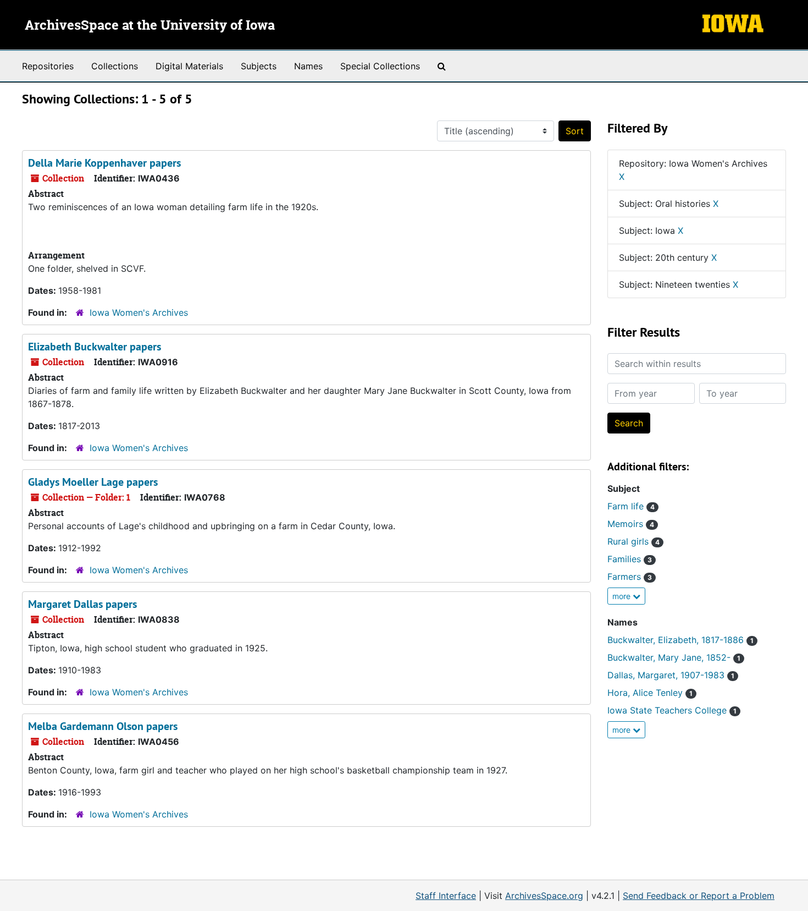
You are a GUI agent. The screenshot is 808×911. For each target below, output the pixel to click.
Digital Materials (189, 66)
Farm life (631, 506)
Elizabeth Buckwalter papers (94, 346)
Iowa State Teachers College (672, 710)
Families (629, 558)
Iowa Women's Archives (139, 312)
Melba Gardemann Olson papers (103, 726)
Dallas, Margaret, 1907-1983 (670, 674)
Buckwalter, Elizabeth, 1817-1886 (680, 639)
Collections (114, 66)
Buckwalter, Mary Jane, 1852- (673, 657)
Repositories (48, 66)
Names (308, 66)
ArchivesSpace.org (544, 895)
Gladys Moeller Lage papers (93, 482)
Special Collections (380, 66)
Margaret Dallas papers (82, 604)
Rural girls (633, 541)
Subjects (258, 66)
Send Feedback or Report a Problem (698, 895)
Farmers (629, 576)
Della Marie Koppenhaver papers (104, 163)
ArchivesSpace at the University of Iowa (150, 26)
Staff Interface (446, 895)
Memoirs (630, 523)
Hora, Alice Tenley (650, 692)
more (622, 596)
